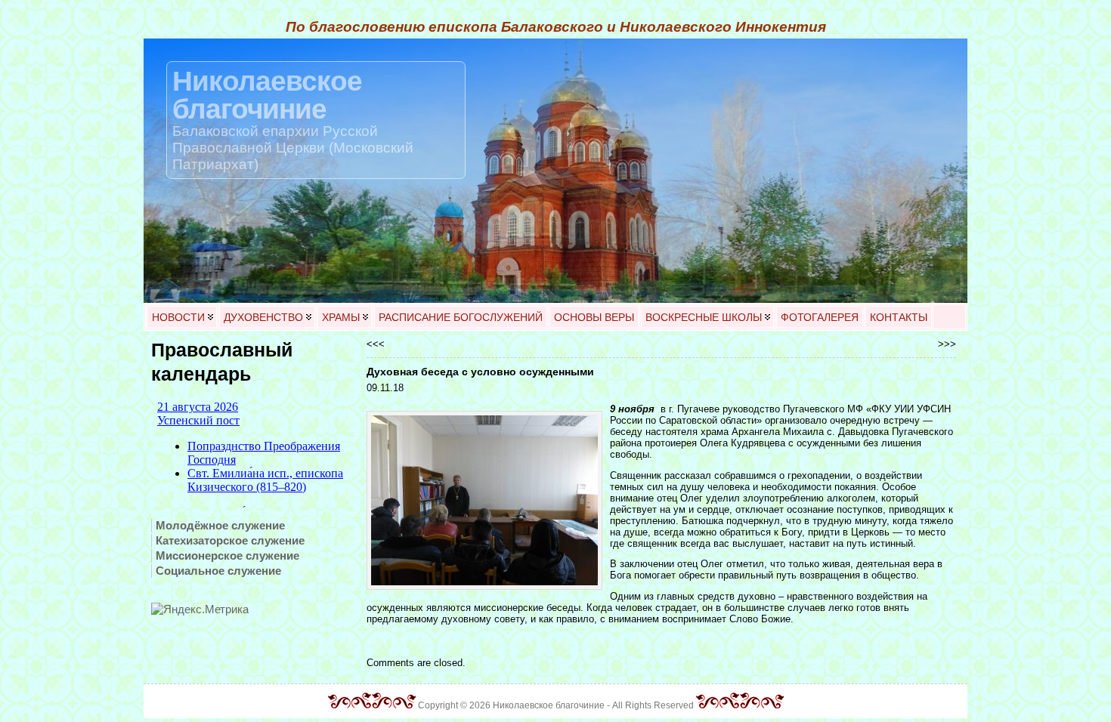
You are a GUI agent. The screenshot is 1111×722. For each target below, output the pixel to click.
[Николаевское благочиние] (555, 171)
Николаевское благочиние (267, 95)
